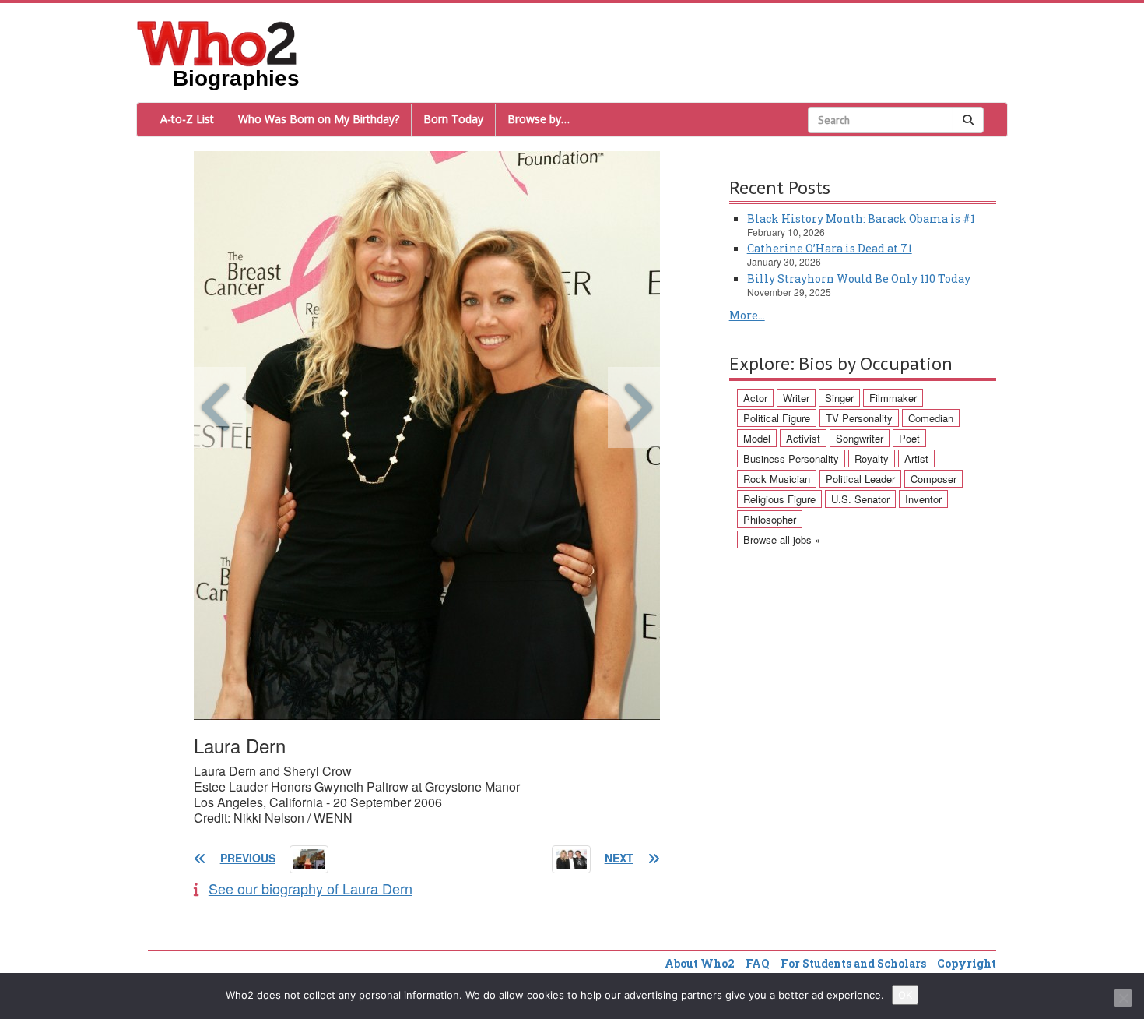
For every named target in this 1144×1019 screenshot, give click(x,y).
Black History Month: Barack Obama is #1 (861, 218)
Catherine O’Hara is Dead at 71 (829, 248)
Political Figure (776, 418)
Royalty (871, 458)
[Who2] (217, 42)
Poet (909, 438)
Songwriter (859, 438)
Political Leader (860, 478)
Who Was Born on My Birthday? (318, 118)
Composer (933, 478)
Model (756, 438)
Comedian (930, 418)
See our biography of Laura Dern (310, 888)
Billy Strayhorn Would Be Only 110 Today (858, 278)
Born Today (453, 118)
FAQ (758, 963)
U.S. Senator (860, 499)
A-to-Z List (187, 118)
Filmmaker (893, 397)
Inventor (923, 499)
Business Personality (791, 458)
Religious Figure (779, 499)
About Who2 (700, 963)
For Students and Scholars (853, 963)
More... (747, 315)
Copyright (966, 963)
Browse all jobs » (781, 539)
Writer (796, 397)
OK (905, 995)
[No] (1123, 998)
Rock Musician (776, 478)
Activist (803, 438)
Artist (916, 458)
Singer (839, 397)
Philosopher (769, 519)
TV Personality (859, 418)
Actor (755, 397)
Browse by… (538, 118)
